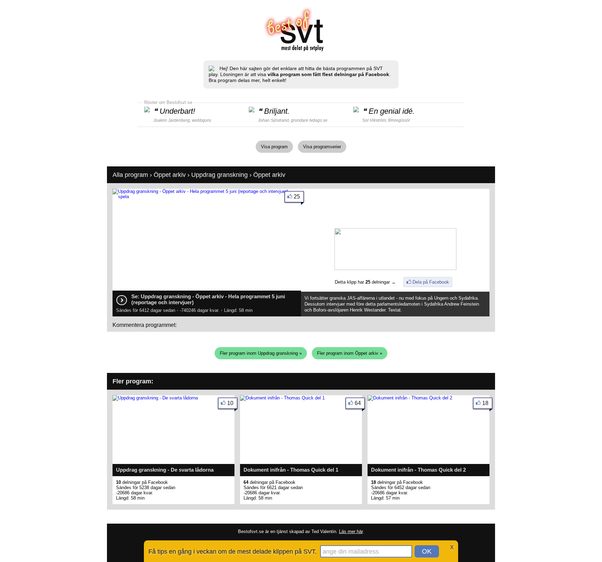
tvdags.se (318, 120)
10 (230, 403)
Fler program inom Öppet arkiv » (349, 353)
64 (358, 403)
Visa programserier (322, 146)
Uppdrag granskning (219, 174)
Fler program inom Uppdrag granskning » (261, 353)
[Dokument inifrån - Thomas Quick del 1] (282, 397)
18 (485, 403)
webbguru (201, 120)
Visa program (274, 146)
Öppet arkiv (170, 174)
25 (297, 197)
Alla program (130, 174)
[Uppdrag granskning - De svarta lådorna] (155, 397)
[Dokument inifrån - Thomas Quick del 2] (410, 397)
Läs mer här (351, 531)
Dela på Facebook (430, 282)
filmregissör (399, 120)
